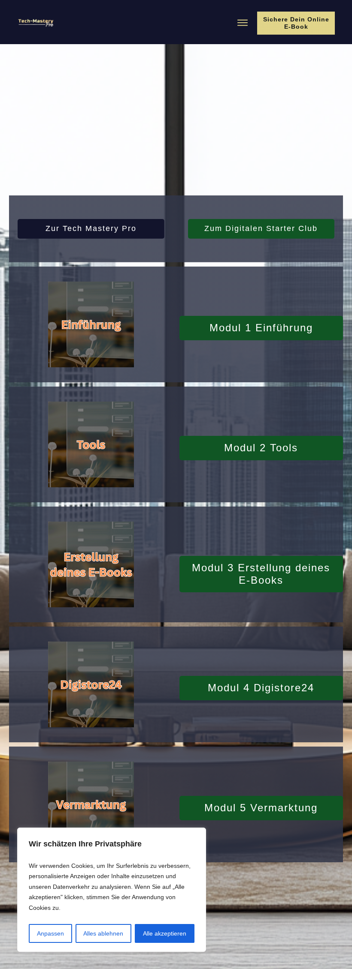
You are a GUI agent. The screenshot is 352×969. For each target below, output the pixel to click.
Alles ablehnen (103, 933)
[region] (111, 890)
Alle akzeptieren (164, 933)
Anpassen (50, 933)
